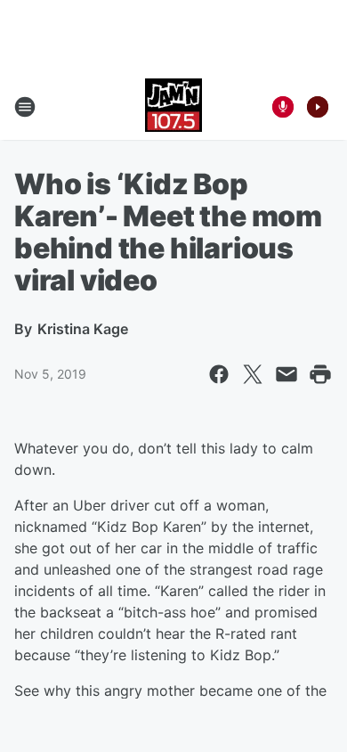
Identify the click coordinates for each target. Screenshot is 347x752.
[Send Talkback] (283, 107)
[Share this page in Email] (286, 374)
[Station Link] (173, 106)
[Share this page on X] (252, 374)
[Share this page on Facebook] (218, 374)
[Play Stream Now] (317, 107)
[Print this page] (320, 374)
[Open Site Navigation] (25, 107)
